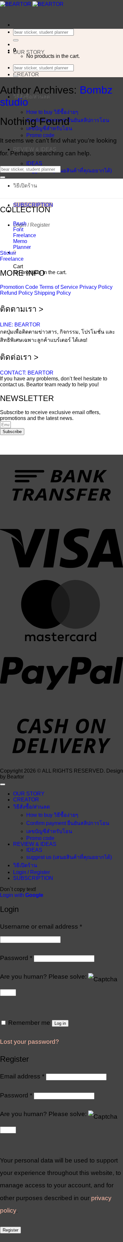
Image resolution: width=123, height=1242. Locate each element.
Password (16, 957)
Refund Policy (16, 293)
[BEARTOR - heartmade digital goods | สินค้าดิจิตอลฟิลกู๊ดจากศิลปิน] (32, 4)
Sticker (8, 253)
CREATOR (26, 74)
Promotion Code (19, 287)
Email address (22, 1076)
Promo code (40, 838)
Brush (20, 223)
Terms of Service (58, 287)
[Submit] (15, 40)
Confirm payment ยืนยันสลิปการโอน (67, 823)
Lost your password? (29, 1041)
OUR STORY (29, 52)
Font (18, 229)
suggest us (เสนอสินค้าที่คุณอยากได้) (69, 170)
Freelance (24, 235)
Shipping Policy (52, 293)
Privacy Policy (96, 287)
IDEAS (34, 163)
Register (10, 1230)
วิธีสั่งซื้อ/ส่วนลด (31, 96)
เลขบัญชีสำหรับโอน (49, 128)
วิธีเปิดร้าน (25, 185)
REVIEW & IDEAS (34, 844)
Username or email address (41, 926)
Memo (20, 241)
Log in (60, 1023)
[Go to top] (2, 784)
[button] (31, 225)
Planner (22, 247)
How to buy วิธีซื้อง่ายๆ (52, 112)
